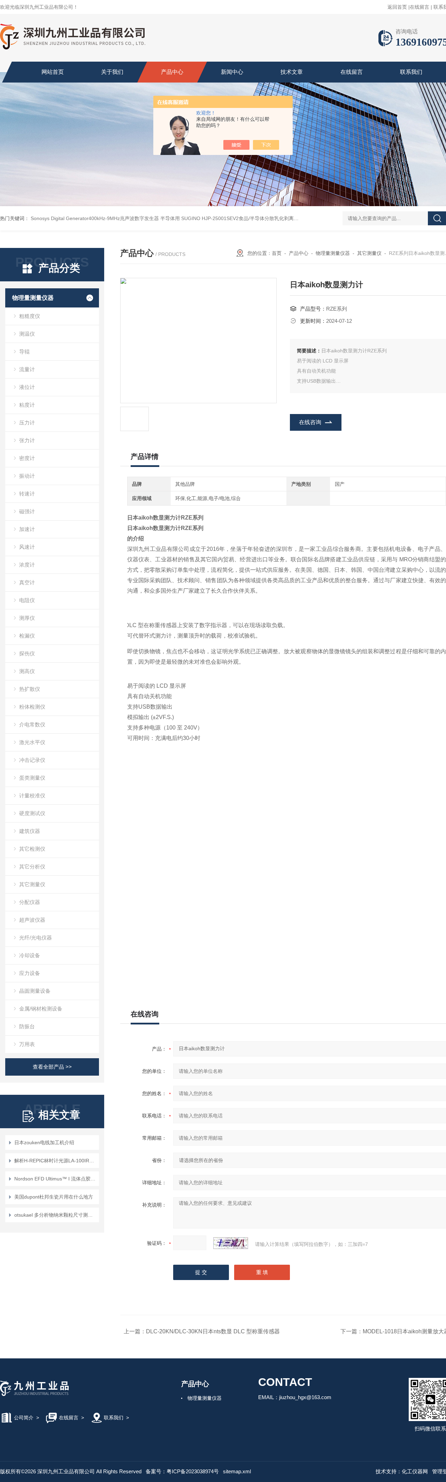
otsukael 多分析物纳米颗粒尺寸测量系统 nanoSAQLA (55, 1215)
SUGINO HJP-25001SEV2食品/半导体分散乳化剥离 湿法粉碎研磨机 (255, 218)
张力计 (27, 440)
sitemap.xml (237, 1471)
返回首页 (397, 7)
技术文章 (291, 72)
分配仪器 (29, 902)
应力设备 (29, 973)
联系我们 (411, 72)
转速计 (27, 494)
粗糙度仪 (29, 316)
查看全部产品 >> (52, 1067)
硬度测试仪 (32, 813)
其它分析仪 (32, 866)
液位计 (27, 387)
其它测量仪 (32, 884)
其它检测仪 (32, 849)
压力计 (27, 423)
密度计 (27, 458)
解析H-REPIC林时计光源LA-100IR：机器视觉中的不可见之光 (55, 1160)
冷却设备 (29, 955)
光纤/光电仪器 (35, 938)
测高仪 (27, 671)
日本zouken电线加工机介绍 (44, 1142)
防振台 (27, 1026)
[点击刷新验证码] (230, 1243)
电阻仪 (27, 600)
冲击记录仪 (32, 760)
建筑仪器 (29, 831)
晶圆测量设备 (35, 991)
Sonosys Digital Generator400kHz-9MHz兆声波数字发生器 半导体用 (105, 218)
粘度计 (27, 405)
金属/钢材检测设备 (40, 1009)
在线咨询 (310, 422)
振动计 (27, 476)
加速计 (27, 529)
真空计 (27, 582)
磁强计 (27, 511)
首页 (277, 253)
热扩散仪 (29, 689)
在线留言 (419, 7)
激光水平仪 (32, 742)
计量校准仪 (32, 795)
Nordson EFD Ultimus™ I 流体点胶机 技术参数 (55, 1178)
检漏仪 (27, 636)
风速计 (27, 547)
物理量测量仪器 (33, 298)
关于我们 (112, 72)
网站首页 (52, 72)
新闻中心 (232, 72)
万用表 (27, 1044)
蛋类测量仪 (32, 778)
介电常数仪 (32, 724)
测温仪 (27, 334)
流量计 (27, 369)
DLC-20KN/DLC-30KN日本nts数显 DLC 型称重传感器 (213, 1331)
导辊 (24, 351)
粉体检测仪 (32, 707)
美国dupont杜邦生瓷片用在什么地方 (53, 1197)
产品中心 (172, 72)
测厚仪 (27, 618)
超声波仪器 (32, 920)
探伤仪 (27, 653)
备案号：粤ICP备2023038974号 (182, 1471)
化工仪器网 (415, 1471)
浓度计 (27, 565)
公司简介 (23, 1417)
